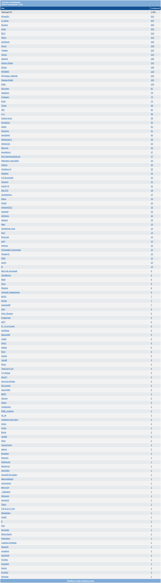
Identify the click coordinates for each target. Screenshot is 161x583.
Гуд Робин (5, 373)
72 (152, 101)
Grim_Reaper (7, 313)
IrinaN (3, 203)
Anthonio (5, 216)
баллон (4, 25)
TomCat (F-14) (7, 369)
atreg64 (4, 59)
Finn (3, 233)
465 (152, 25)
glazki (3, 127)
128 (152, 72)
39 (152, 139)
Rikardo (4, 288)
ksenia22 (5, 500)
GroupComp (6, 445)
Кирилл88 (5, 335)
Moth (3, 280)
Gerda (4, 67)
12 (152, 237)
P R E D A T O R (8, 509)
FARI (3, 258)
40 (152, 135)
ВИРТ (3, 394)
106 (152, 80)
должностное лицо (9, 420)
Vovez (3, 46)
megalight (5, 135)
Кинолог (4, 458)
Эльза (4, 55)
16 (152, 199)
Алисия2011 (6, 207)
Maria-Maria (6, 534)
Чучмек (4, 50)
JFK (3, 110)
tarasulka (5, 530)
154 (152, 63)
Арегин (4, 398)
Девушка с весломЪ (10, 161)
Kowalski (5, 564)
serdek (4, 437)
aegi (3, 241)
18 (152, 190)
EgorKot (4, 572)
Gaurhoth (5, 555)
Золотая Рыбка (8, 381)
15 (152, 212)
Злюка (4, 347)
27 (152, 152)
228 (152, 46)
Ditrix (3, 84)
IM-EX (3, 297)
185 (152, 59)
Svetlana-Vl (6, 169)
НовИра (4, 173)
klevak (4, 301)
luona (3, 424)
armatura (5, 551)
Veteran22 (5, 144)
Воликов (5, 454)
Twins (3, 504)
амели (4, 449)
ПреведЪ (5, 254)
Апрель (4, 246)
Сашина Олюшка (9, 543)
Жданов (4, 577)
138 (152, 67)
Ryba (3, 364)
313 (152, 38)
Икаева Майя (7, 80)
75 (152, 97)
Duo (3, 526)
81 (152, 89)
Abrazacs (5, 496)
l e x (3, 114)
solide (3, 339)
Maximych (5, 466)
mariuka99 (5, 305)
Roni (3, 352)
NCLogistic (6, 386)
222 (152, 50)
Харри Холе (6, 118)
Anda (3, 29)
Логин (3, 403)
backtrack (5, 42)
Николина (5, 538)
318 (152, 33)
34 (152, 144)
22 (152, 178)
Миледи (4, 148)
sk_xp (3, 415)
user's (3, 263)
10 (152, 263)
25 (152, 169)
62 (152, 110)
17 (152, 195)
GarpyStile (5, 390)
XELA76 (4, 190)
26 (152, 161)
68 (152, 106)
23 (152, 173)
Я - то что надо (8, 326)
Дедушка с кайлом (9, 76)
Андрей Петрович (9, 475)
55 (152, 123)
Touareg (4, 182)
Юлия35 (4, 547)
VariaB (4, 360)
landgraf (4, 212)
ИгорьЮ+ (5, 16)
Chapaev (5, 97)
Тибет (3, 38)
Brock (3, 432)
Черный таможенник (10, 292)
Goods (4, 356)
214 (152, 55)
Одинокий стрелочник (11, 250)
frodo (3, 101)
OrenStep (5, 471)
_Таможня (5, 492)
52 (152, 127)
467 (152, 21)
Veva (3, 284)
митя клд (5, 487)
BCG (3, 33)
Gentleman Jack (8, 229)
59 (152, 114)
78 (152, 93)
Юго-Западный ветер (10, 156)
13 (152, 233)
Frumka (4, 560)
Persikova (5, 123)
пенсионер (6, 483)
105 (152, 84)
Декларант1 (6, 139)
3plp (3, 309)
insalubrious (6, 195)
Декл (3, 441)
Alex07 (4, 377)
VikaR (3, 517)
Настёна (5, 89)
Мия (3, 224)
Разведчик (6, 318)
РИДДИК (5, 72)
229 (152, 42)
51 (152, 131)
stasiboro (5, 93)
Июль (3, 199)
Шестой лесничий (9, 271)
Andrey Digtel (7, 63)
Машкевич (5, 513)
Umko (3, 428)
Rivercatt (5, 237)
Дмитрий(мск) (7, 479)
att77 (3, 322)
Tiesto (3, 106)
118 (152, 76)
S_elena (4, 21)
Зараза (4, 220)
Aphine (4, 165)
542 (152, 16)
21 (152, 182)
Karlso (4, 568)
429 (152, 29)
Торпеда (5, 131)
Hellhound (5, 462)
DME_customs (7, 411)
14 (152, 224)
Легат (3, 343)
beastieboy (6, 152)
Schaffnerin (6, 275)
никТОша (5, 330)
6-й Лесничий (7, 178)
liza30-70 (5, 186)
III (2, 267)
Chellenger (6, 407)
